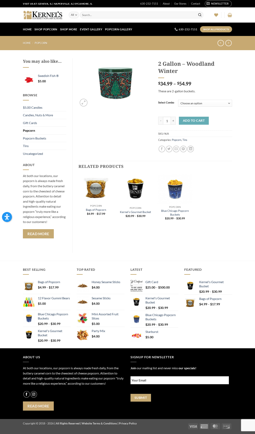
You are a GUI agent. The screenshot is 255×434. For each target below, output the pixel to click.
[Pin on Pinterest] (183, 149)
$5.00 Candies (32, 107)
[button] (218, 4)
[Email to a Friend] (176, 149)
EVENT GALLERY (91, 29)
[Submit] (199, 15)
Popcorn (41, 43)
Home (27, 43)
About (166, 3)
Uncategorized (33, 153)
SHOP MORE (68, 29)
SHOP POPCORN (45, 29)
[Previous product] (228, 43)
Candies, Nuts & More (38, 115)
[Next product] (221, 43)
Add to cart (194, 120)
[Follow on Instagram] (33, 394)
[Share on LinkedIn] (190, 149)
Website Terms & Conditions (99, 423)
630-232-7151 (149, 3)
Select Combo (166, 102)
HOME (27, 29)
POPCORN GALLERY (118, 29)
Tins (26, 146)
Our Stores (180, 3)
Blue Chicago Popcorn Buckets (175, 212)
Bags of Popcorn (96, 209)
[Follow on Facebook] (26, 394)
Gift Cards (30, 123)
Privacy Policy (128, 423)
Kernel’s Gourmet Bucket (135, 212)
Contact (195, 3)
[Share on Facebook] (162, 149)
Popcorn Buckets (34, 138)
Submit (140, 397)
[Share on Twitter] (169, 149)
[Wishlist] (216, 15)
